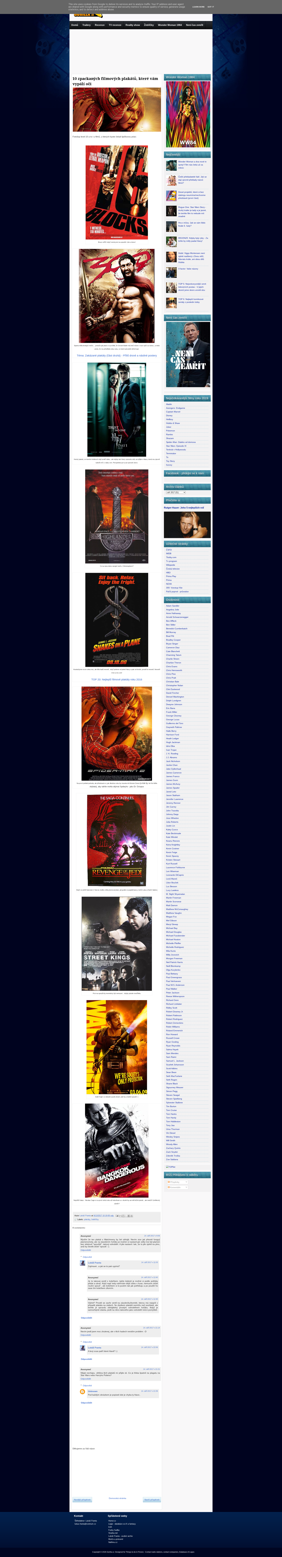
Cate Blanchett (173, 651)
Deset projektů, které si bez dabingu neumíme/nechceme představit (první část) (191, 195)
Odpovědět (86, 1250)
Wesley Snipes (173, 1137)
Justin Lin (170, 826)
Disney (169, 415)
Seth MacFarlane (174, 1076)
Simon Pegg (171, 1091)
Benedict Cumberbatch (176, 628)
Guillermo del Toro (174, 723)
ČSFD (169, 550)
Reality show (133, 25)
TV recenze (115, 25)
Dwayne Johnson (174, 704)
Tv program (171, 561)
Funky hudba (113, 1530)
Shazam (170, 438)
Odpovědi (87, 1257)
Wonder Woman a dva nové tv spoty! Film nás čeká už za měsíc (192, 164)
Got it (211, 7)
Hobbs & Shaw (173, 423)
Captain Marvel (173, 412)
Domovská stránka (117, 1498)
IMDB (168, 553)
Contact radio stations (153, 1552)
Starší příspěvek (152, 1500)
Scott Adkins (171, 1068)
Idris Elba (170, 746)
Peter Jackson (172, 992)
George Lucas (172, 719)
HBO (168, 572)
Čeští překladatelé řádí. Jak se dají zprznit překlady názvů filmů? (192, 180)
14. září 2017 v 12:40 (149, 1277)
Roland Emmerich (174, 1030)
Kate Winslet (172, 837)
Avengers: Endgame (175, 408)
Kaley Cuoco (172, 829)
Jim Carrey (171, 807)
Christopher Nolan (174, 685)
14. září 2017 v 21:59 (149, 1391)
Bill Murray (171, 632)
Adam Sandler (172, 606)
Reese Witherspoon (175, 996)
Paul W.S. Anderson (175, 985)
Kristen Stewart (173, 860)
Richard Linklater (174, 1004)
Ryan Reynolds (173, 1046)
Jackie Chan (172, 765)
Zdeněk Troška (173, 1156)
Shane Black (172, 1083)
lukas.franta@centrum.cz (85, 1524)
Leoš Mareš (171, 879)
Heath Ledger (172, 738)
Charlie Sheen (172, 659)
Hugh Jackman (173, 742)
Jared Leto (171, 791)
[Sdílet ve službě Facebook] (128, 1216)
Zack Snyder (172, 1152)
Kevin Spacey (172, 856)
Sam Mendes (172, 1053)
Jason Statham (173, 795)
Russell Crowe (172, 1038)
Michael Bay (171, 928)
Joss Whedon (172, 818)
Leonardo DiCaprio (175, 875)
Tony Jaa (170, 1125)
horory (169, 465)
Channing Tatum (173, 655)
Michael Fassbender (175, 935)
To (167, 457)
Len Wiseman (172, 871)
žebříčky (95, 1219)
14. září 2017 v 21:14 (151, 1328)
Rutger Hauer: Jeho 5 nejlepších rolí (184, 507)
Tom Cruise (171, 1110)
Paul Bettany (172, 974)
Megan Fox (171, 917)
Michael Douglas (174, 932)
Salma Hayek (172, 1049)
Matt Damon (172, 905)
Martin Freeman (173, 898)
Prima (169, 580)
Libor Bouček (172, 882)
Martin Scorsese (173, 901)
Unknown (93, 1391)
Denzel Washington (175, 697)
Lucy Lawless (172, 890)
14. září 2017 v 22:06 (149, 1347)
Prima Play (171, 576)
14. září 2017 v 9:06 (152, 1236)
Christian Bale (172, 681)
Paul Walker (171, 989)
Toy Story (170, 461)
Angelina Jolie (172, 609)
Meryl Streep (172, 924)
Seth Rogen (171, 1080)
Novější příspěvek (82, 1500)
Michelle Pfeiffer (173, 943)
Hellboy (169, 419)
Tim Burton (171, 1106)
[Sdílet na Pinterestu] (131, 1216)
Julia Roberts (172, 822)
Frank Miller (171, 712)
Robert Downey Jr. (174, 1011)
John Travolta (172, 810)
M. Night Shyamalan (175, 894)
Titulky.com (171, 557)
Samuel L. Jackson (175, 1061)
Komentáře (175, 1187)
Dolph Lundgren (173, 700)
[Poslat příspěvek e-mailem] (117, 1216)
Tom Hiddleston (173, 1121)
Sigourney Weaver (174, 1087)
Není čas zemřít (194, 25)
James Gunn (172, 780)
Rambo (169, 434)
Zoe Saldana (172, 1159)
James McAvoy (173, 784)
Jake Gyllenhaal (173, 769)
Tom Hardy (171, 1118)
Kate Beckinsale (173, 833)
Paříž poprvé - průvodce (177, 591)
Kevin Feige (171, 852)
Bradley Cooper (173, 640)
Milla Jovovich (172, 955)
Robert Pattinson (174, 1015)
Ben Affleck (171, 621)
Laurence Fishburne (175, 867)
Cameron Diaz (172, 647)
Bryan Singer (172, 644)
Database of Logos (186, 1552)
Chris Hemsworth (174, 670)
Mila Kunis (171, 951)
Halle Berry (171, 731)
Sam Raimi (171, 1057)
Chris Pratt (171, 678)
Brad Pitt (170, 636)
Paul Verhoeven (173, 981)
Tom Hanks (171, 1114)
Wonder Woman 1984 (170, 25)
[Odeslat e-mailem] (120, 1216)
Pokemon (170, 430)
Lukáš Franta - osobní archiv (120, 1536)
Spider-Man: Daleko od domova (181, 442)
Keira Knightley (173, 845)
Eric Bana (170, 708)
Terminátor (171, 453)
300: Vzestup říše (174, 588)
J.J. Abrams (171, 757)
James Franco (172, 776)
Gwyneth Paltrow (174, 727)
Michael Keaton (173, 939)
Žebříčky (149, 25)
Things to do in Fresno (135, 1552)
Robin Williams (173, 1027)
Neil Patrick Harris (174, 962)
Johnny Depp (172, 814)
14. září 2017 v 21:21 (151, 1369)
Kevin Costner (172, 848)
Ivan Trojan (171, 750)
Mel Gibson (171, 920)
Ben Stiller (171, 625)
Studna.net (113, 1533)
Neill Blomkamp (173, 966)
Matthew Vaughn (174, 913)
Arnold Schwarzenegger (177, 617)
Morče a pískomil (115, 1539)
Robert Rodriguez (174, 1019)
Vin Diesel (170, 1133)
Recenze (100, 25)
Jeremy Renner (173, 803)
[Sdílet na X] (126, 1216)
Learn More (198, 7)
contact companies (170, 1552)
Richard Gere (172, 1000)
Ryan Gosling (172, 1042)
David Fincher (172, 693)
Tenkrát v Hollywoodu (176, 449)
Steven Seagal (173, 1095)
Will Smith (170, 1140)
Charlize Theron (173, 662)
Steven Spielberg (174, 1099)
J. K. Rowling (172, 753)
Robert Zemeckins (174, 1023)
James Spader (173, 788)
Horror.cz (112, 1521)
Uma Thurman (173, 1129)
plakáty (87, 1219)
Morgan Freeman (174, 958)
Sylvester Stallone (174, 1102)
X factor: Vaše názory (188, 269)
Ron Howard (172, 1034)
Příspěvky (174, 1182)
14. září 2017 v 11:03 (149, 1262)
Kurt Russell (171, 863)
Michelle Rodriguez (175, 947)
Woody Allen (172, 1144)
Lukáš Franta (85, 1216)
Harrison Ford (172, 734)
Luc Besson (171, 886)
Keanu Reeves (173, 841)
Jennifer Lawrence (174, 799)
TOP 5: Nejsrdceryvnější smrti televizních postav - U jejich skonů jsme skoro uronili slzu (192, 287)
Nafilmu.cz (113, 1542)
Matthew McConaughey (177, 909)
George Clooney (173, 716)
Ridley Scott (171, 1008)
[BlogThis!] (123, 1216)
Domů (74, 25)
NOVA (169, 584)
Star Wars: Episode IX (176, 446)
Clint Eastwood (173, 689)
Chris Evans (171, 666)
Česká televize (173, 569)
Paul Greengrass (174, 977)
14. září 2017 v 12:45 (149, 1299)
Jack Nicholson (173, 761)
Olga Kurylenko (173, 970)
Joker (168, 427)
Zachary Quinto (173, 1148)
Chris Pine (171, 674)
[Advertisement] (141, 51)
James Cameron (174, 773)
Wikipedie (170, 565)
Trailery (86, 25)
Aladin (169, 404)
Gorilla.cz (110, 1552)
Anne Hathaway (173, 613)
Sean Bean (171, 1072)
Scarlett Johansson (175, 1064)
